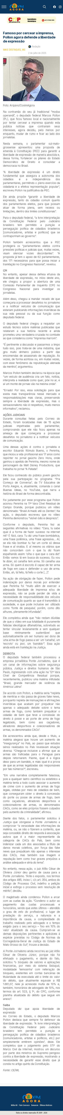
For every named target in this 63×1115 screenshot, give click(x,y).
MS (23, 49)
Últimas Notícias (46, 1105)
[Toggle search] (44, 6)
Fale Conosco (24, 1105)
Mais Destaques (12, 49)
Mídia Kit (14, 1105)
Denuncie (34, 1105)
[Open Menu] (4, 6)
